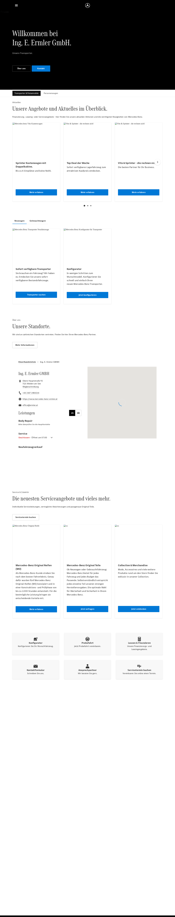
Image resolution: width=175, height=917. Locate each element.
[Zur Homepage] (88, 5)
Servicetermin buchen (25, 517)
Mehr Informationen (24, 345)
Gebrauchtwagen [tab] (38, 220)
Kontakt (40, 68)
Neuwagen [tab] (19, 220)
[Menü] (16, 5)
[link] (31, 386)
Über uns (21, 68)
